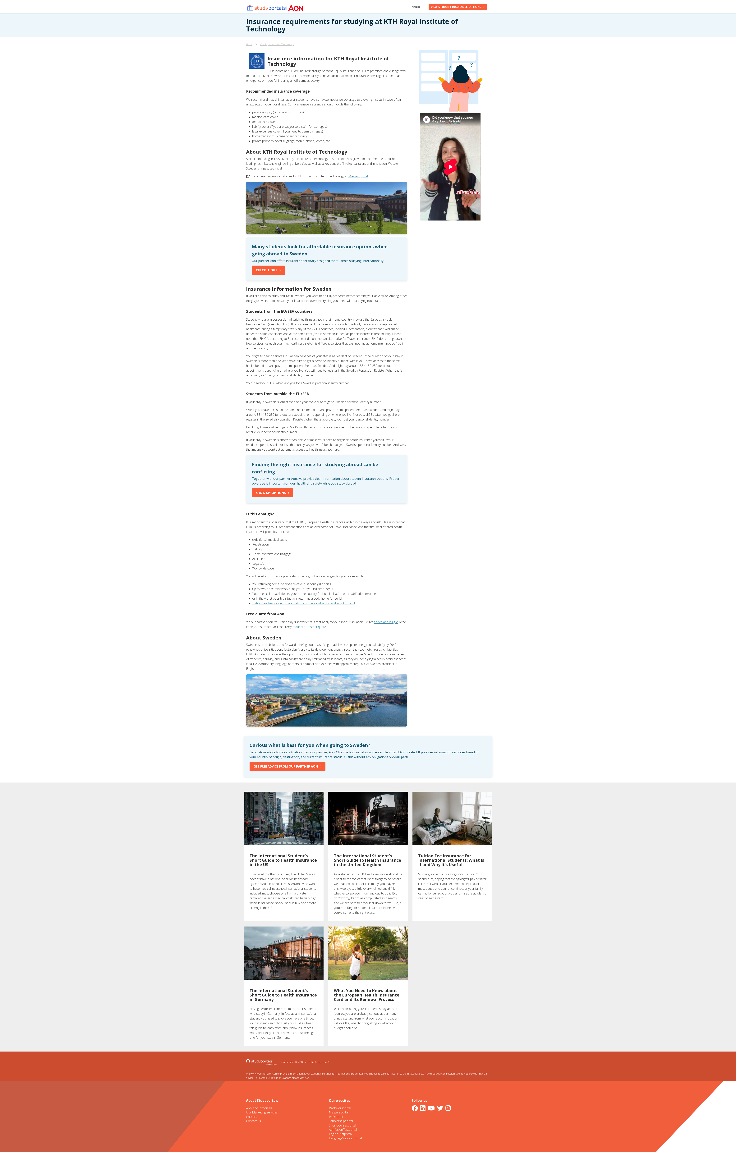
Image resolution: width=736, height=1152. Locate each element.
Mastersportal (358, 176)
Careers (251, 1117)
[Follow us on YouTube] (432, 1108)
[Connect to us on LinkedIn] (423, 1108)
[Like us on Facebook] (415, 1108)
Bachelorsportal (340, 1108)
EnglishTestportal (340, 1134)
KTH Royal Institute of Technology (277, 44)
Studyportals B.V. (323, 1062)
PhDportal (336, 1117)
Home (249, 44)
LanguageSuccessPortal (345, 1138)
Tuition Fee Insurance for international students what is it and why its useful (303, 603)
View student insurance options (456, 7)
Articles (416, 6)
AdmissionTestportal (343, 1129)
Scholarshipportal (341, 1121)
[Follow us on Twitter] (441, 1108)
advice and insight (386, 622)
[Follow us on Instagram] (448, 1108)
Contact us (253, 1121)
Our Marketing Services (262, 1112)
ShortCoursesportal (342, 1125)
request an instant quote (309, 627)
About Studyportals (259, 1108)
